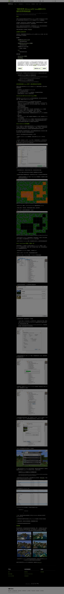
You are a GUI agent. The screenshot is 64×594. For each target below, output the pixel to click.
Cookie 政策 (35, 64)
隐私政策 (34, 65)
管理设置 (20, 68)
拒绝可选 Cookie (37, 68)
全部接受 (44, 68)
